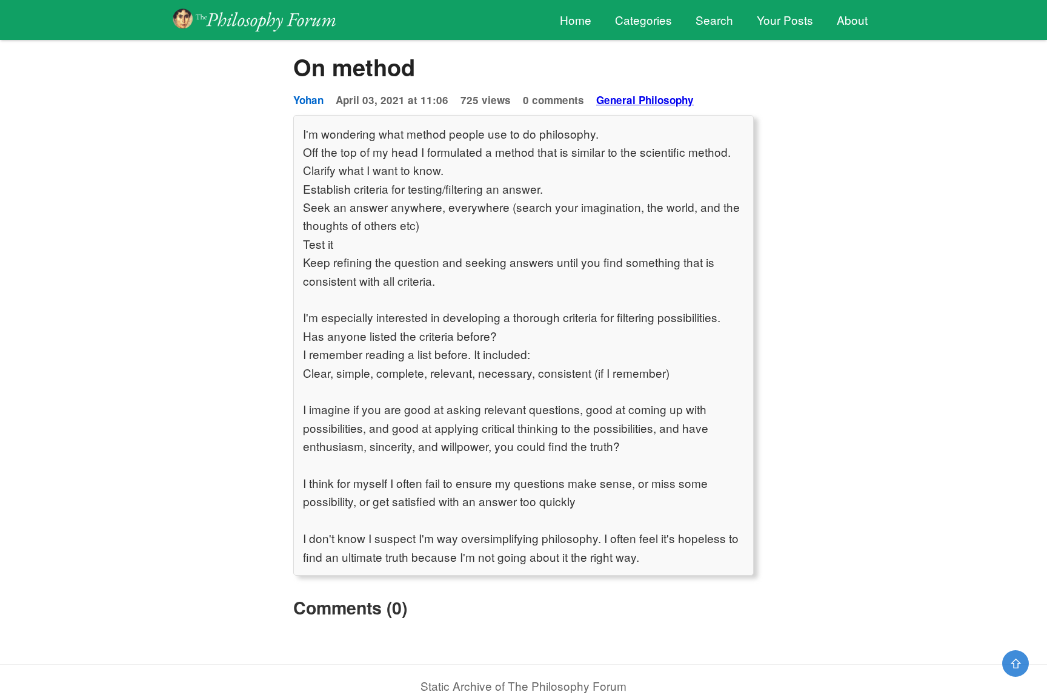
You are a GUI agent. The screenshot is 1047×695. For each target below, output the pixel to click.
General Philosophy (645, 100)
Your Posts (785, 20)
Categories (643, 20)
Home (575, 20)
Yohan (308, 100)
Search (714, 20)
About (852, 20)
